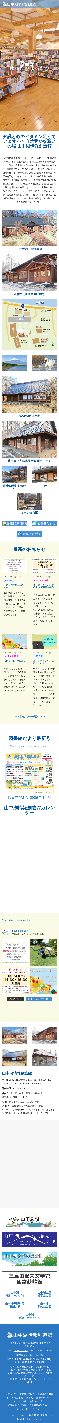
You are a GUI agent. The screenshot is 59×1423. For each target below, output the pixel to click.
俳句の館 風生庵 (29, 415)
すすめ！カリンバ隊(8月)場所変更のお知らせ (43, 587)
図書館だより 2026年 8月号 (29, 797)
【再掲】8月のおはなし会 (15, 662)
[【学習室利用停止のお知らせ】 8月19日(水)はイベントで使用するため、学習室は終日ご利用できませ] (15, 952)
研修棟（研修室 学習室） (29, 293)
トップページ (9, 1394)
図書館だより (42, 1397)
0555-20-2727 (13, 1083)
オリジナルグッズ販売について (43, 662)
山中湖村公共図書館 (29, 248)
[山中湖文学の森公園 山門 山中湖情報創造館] (44, 474)
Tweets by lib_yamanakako (16, 920)
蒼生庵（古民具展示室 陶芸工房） (29, 460)
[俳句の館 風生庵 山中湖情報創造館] (29, 394)
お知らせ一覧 (36, 1401)
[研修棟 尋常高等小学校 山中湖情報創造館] (29, 272)
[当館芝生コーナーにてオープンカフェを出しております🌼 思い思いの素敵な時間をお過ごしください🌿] (43, 952)
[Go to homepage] (19, 4)
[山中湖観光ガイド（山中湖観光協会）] (29, 1239)
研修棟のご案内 (45, 1394)
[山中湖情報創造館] (29, 228)
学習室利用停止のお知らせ (14, 586)
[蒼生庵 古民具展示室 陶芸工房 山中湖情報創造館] (29, 439)
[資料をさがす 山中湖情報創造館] (29, 534)
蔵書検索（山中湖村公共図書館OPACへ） (28, 1405)
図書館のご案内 (27, 1394)
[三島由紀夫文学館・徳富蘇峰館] (29, 1278)
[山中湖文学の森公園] (29, 501)
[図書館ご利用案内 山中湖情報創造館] (14, 523)
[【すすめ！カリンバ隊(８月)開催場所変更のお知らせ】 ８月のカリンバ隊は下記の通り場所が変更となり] (15, 981)
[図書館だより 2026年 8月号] (29, 773)
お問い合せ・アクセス (28, 1408)
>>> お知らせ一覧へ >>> (29, 716)
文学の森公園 (29, 512)
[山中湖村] (29, 1220)
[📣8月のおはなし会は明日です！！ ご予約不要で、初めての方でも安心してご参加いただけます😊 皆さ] (43, 981)
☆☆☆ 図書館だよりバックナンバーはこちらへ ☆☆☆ (29, 746)
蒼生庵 (29, 1397)
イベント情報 (19, 1401)
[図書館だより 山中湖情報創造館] (44, 523)
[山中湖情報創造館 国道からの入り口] (14, 474)
